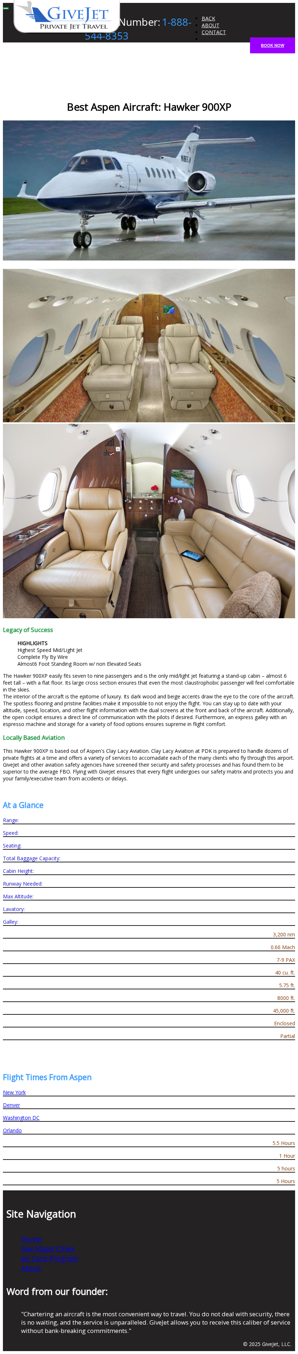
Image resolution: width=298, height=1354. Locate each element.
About (31, 1268)
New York (14, 1092)
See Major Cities (48, 1249)
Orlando (12, 1130)
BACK (208, 18)
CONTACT (214, 32)
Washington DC (21, 1117)
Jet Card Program (49, 1258)
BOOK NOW (272, 45)
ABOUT (211, 25)
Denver (11, 1104)
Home (31, 1239)
